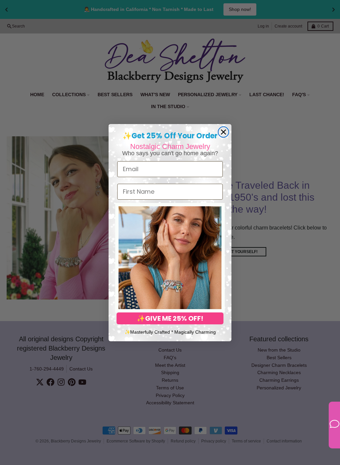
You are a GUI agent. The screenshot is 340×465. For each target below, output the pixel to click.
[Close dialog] (223, 132)
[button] (170, 257)
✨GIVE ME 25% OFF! (170, 318)
